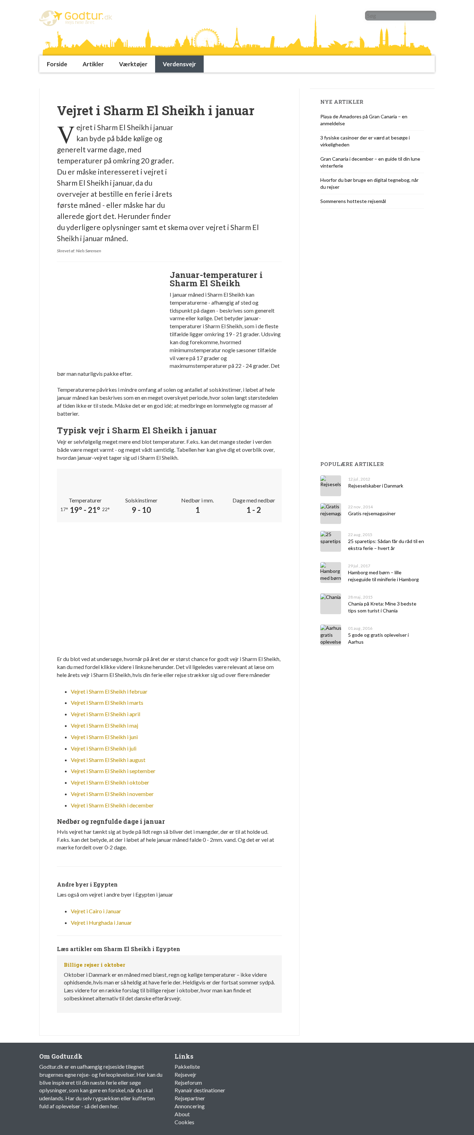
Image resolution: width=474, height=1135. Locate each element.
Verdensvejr (179, 64)
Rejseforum (188, 1082)
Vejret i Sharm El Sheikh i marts (107, 702)
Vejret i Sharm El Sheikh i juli (103, 748)
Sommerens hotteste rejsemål (353, 201)
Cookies (184, 1122)
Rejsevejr (185, 1074)
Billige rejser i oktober (94, 964)
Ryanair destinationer (200, 1090)
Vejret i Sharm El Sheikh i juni (104, 737)
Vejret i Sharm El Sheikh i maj (104, 725)
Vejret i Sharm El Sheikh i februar (109, 691)
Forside (57, 64)
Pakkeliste (187, 1066)
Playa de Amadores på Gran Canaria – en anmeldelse (363, 119)
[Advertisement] (165, 80)
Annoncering (190, 1106)
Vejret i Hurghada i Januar (101, 922)
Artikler (93, 64)
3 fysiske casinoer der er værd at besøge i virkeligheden (365, 141)
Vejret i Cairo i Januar (96, 911)
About (182, 1114)
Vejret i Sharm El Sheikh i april (105, 714)
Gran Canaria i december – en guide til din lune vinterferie (370, 162)
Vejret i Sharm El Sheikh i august (108, 759)
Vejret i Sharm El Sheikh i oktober (110, 782)
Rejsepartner (190, 1098)
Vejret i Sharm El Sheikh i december (112, 805)
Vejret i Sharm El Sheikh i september (113, 771)
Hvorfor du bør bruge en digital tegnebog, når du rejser (369, 183)
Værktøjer (133, 64)
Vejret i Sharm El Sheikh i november (112, 793)
